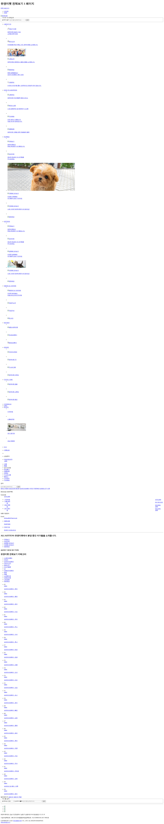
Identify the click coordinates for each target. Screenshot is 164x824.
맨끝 (20, 797)
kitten (5, 586)
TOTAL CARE (8, 379)
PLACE (6, 407)
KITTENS (7, 221)
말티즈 (3, 488)
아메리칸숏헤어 (9, 570)
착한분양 (37, 488)
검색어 (18, 801)
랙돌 (5, 574)
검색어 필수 (5, 20)
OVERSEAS (7, 404)
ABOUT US (7, 24)
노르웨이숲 (7, 576)
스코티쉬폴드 (8, 558)
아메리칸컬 (7, 577)
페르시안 (7, 565)
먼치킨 (32, 488)
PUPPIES (6, 137)
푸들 (6, 488)
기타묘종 (7, 579)
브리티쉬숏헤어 (24, 488)
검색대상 (5, 801)
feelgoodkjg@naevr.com (10, 518)
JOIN (5, 13)
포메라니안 (43, 488)
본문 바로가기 (5, 8)
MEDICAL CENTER (10, 286)
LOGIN (6, 11)
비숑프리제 (11, 488)
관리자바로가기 (5, 822)
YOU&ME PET (17, 820)
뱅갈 (5, 572)
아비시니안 (7, 563)
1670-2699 (7, 496)
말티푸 (17, 488)
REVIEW (6, 322)
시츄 (48, 488)
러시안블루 (7, 567)
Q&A (5, 405)
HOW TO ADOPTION (10, 90)
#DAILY (6, 347)
